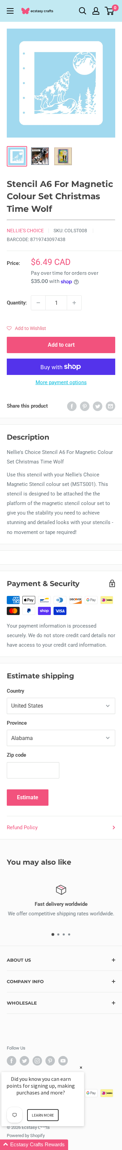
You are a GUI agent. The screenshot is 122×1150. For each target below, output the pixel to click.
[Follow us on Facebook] (11, 1061)
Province (17, 723)
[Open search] (82, 11)
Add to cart (61, 345)
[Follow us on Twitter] (24, 1061)
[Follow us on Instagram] (37, 1061)
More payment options (61, 382)
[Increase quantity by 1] (74, 303)
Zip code (16, 755)
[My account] (96, 11)
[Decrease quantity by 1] (38, 303)
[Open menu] (10, 11)
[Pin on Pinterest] (84, 406)
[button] (26, 328)
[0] (109, 11)
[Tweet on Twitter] (97, 406)
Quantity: (17, 303)
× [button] (81, 1067)
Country (15, 691)
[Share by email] (110, 406)
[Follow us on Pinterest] (50, 1061)
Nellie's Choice (25, 230)
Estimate (27, 797)
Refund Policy (22, 827)
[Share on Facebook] (72, 406)
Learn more (43, 1115)
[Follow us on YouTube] (63, 1061)
